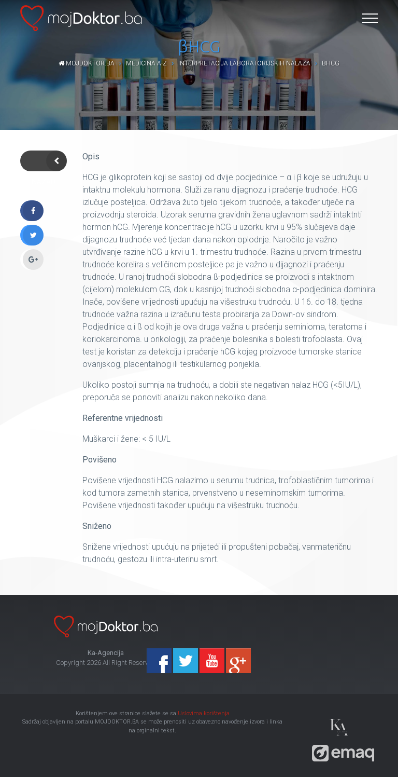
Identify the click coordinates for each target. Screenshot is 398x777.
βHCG (330, 63)
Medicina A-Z (146, 63)
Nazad (43, 161)
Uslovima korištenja (204, 713)
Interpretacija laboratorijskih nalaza (244, 63)
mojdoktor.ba (89, 63)
